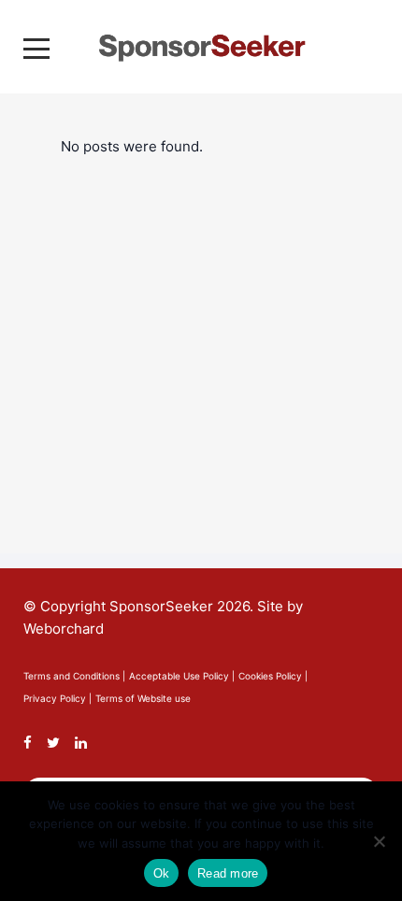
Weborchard (63, 628)
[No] (378, 841)
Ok (161, 873)
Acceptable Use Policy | (182, 675)
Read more (227, 873)
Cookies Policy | (273, 675)
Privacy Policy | (57, 698)
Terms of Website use (143, 698)
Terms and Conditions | (74, 675)
